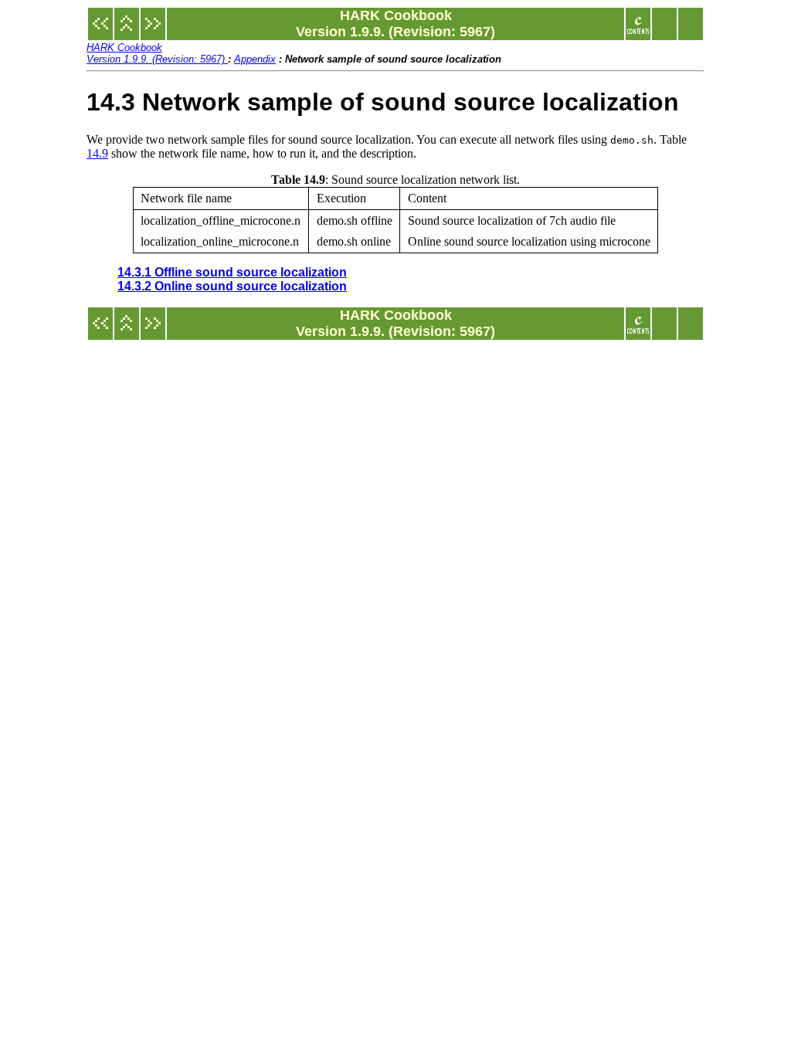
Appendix (255, 59)
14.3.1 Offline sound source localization (232, 272)
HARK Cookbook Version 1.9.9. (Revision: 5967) (157, 53)
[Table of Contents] (638, 31)
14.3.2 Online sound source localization (232, 286)
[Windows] (100, 31)
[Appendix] (126, 31)
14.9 (97, 153)
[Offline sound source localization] (153, 31)
